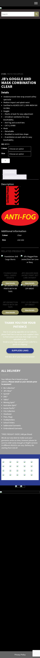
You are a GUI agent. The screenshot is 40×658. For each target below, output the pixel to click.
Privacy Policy (20, 654)
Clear (19, 235)
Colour (4, 148)
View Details (10, 283)
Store (3, 74)
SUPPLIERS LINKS (20, 351)
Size (3, 153)
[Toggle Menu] (36, 3)
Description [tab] (10, 172)
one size (20, 240)
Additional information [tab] (15, 177)
